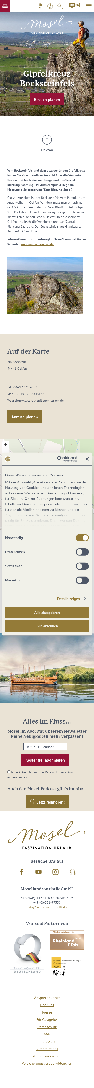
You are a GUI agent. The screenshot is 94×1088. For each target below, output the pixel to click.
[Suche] (60, 6)
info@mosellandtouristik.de (47, 907)
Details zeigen (68, 599)
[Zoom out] (5, 451)
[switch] (82, 551)
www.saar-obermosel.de (37, 244)
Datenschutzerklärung (60, 772)
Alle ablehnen (47, 626)
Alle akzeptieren (47, 612)
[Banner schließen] (87, 459)
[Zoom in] (5, 444)
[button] (5, 6)
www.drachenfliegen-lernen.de (42, 400)
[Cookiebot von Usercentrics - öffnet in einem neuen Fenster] (58, 459)
